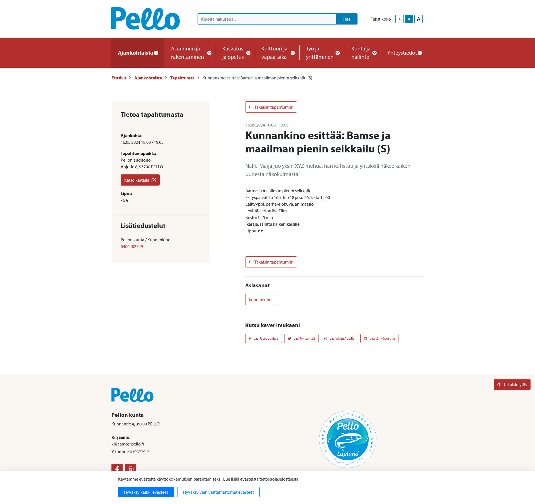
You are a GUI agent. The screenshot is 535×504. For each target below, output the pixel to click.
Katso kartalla (136, 180)
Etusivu (118, 78)
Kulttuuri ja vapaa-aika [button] (274, 52)
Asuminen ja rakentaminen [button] (187, 52)
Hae (347, 19)
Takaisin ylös (515, 384)
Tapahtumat (182, 78)
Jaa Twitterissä (304, 338)
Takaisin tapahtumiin (273, 107)
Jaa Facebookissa (265, 338)
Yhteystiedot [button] (402, 52)
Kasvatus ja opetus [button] (233, 52)
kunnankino (260, 299)
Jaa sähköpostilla (382, 338)
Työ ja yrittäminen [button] (320, 52)
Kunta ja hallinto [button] (361, 52)
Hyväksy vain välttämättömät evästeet (218, 492)
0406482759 (132, 246)
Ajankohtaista (148, 78)
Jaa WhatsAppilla (341, 338)
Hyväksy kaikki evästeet (146, 492)
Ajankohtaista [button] (135, 52)
